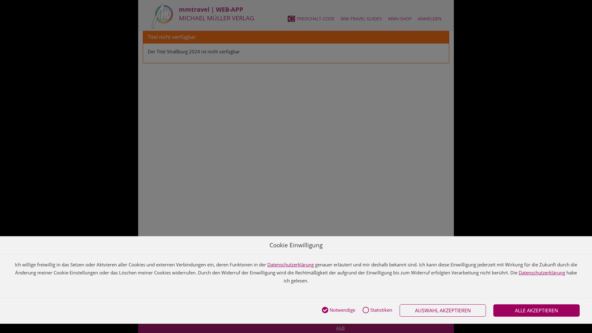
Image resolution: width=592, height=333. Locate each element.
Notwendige (341, 310)
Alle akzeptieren (536, 310)
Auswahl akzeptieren (443, 310)
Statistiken (380, 310)
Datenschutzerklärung (290, 264)
